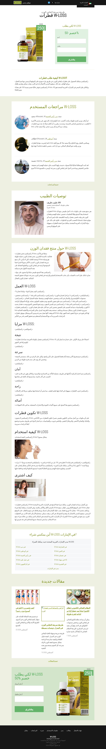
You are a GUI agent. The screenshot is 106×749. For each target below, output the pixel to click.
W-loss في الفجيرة (60, 564)
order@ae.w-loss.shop (53, 739)
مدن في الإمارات (53, 568)
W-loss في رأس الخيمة (23, 555)
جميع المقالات (53, 661)
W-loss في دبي (21, 547)
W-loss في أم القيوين (23, 564)
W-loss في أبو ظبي (22, 551)
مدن (62, 730)
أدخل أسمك (18, 684)
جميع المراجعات (53, 184)
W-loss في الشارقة (60, 547)
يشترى (71, 59)
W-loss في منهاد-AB (60, 560)
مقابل (26, 730)
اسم (58, 37)
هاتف (58, 46)
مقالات (69, 730)
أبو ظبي (50, 138)
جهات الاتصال (78, 730)
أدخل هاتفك (18, 694)
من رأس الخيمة (52, 116)
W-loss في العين (59, 551)
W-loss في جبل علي (22, 560)
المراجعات (34, 730)
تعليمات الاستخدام (52, 730)
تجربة (42, 730)
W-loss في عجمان (60, 555)
